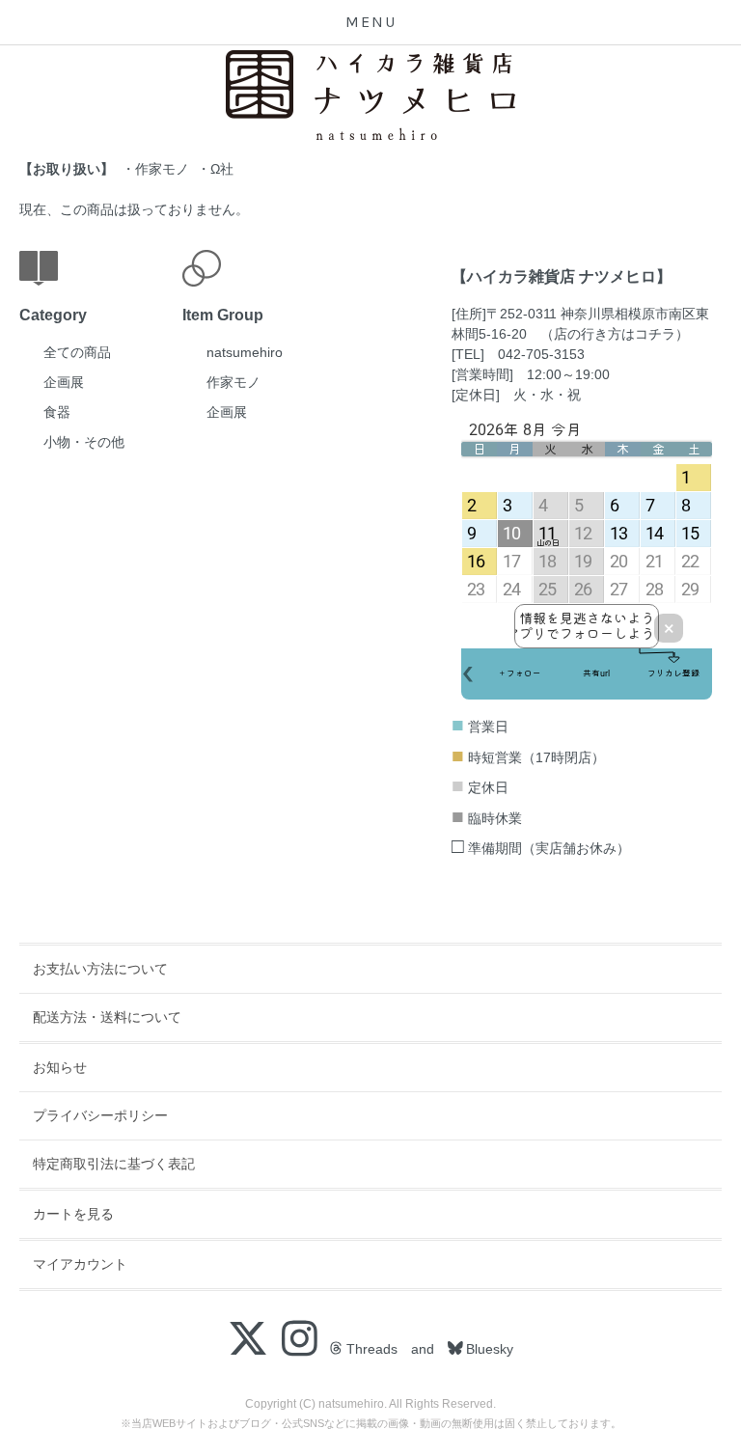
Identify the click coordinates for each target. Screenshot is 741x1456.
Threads (370, 1349)
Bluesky (487, 1349)
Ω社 (221, 169)
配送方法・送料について (107, 1017)
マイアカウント (80, 1264)
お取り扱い (66, 169)
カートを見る (73, 1214)
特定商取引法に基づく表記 (114, 1163)
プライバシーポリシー (100, 1115)
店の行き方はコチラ (614, 334)
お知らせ (60, 1067)
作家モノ (162, 169)
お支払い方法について (100, 968)
